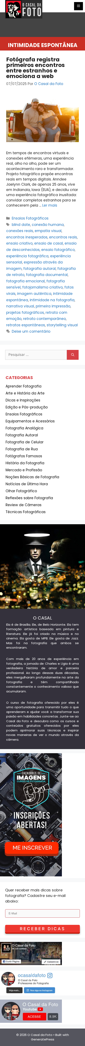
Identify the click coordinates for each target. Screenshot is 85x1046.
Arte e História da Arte (25, 393)
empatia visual (48, 230)
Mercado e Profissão (24, 470)
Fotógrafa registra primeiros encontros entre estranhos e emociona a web (35, 68)
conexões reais (19, 230)
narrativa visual (20, 306)
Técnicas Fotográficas (26, 511)
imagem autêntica (34, 293)
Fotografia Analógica (24, 428)
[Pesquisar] (73, 355)
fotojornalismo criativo (42, 287)
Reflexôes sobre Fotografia (29, 497)
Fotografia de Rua (22, 449)
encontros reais (63, 237)
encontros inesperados (26, 237)
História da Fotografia (25, 463)
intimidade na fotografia (52, 300)
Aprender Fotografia (23, 386)
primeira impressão (53, 306)
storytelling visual (62, 325)
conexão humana (48, 224)
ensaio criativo (19, 243)
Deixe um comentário (31, 331)
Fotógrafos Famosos (24, 456)
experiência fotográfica (27, 256)
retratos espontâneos (25, 325)
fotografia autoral (39, 268)
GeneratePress (42, 1039)
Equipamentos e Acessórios (30, 421)
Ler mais (49, 205)
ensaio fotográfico (58, 249)
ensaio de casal (48, 243)
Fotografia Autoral (22, 435)
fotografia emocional (25, 281)
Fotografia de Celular (25, 442)
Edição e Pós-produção (27, 407)
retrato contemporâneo (44, 318)
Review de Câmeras (23, 504)
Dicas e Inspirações (23, 400)
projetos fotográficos (25, 312)
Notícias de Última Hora (27, 484)
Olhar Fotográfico (21, 491)
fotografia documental (47, 274)
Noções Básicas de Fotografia (32, 477)
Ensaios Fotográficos (30, 218)
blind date (21, 224)
